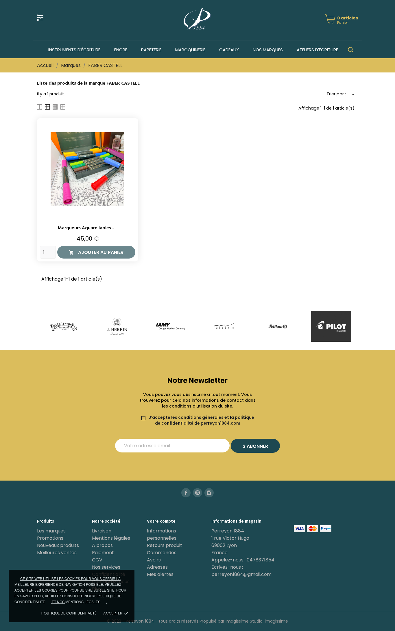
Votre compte (161, 521)
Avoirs (154, 560)
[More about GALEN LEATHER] (64, 326)
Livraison (101, 531)
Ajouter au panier (96, 252)
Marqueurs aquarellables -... (87, 228)
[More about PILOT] (331, 326)
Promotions (50, 538)
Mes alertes (160, 574)
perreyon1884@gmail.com (241, 574)
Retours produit (164, 545)
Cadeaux (229, 50)
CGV (97, 560)
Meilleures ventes (57, 552)
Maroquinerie (190, 50)
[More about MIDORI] (224, 326)
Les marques (51, 531)
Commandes (161, 552)
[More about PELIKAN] (277, 326)
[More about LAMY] (171, 326)
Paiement (103, 552)
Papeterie (151, 50)
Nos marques (268, 50)
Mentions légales (111, 538)
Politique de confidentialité (68, 613)
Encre (120, 50)
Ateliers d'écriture (317, 50)
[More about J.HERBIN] (117, 326)
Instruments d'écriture (74, 50)
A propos (102, 545)
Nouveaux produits (58, 545)
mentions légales (82, 601)
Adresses (157, 567)
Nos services (106, 567)
